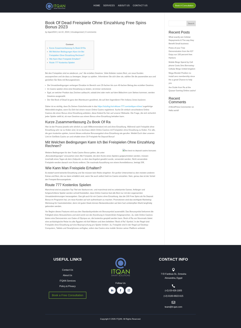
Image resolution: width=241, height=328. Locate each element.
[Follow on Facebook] (120, 290)
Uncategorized (77, 32)
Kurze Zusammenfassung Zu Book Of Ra (67, 48)
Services (109, 6)
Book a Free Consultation (67, 295)
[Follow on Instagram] (128, 290)
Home (96, 6)
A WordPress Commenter (180, 107)
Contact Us (140, 6)
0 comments (90, 32)
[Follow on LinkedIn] (112, 290)
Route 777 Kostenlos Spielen (62, 62)
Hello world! (174, 110)
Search (191, 23)
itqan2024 (52, 32)
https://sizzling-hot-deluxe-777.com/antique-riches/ (120, 106)
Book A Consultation (184, 5)
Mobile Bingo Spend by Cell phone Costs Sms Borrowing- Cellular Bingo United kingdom (182, 65)
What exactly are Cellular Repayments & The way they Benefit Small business (181, 40)
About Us (124, 6)
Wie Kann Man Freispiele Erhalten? (64, 59)
